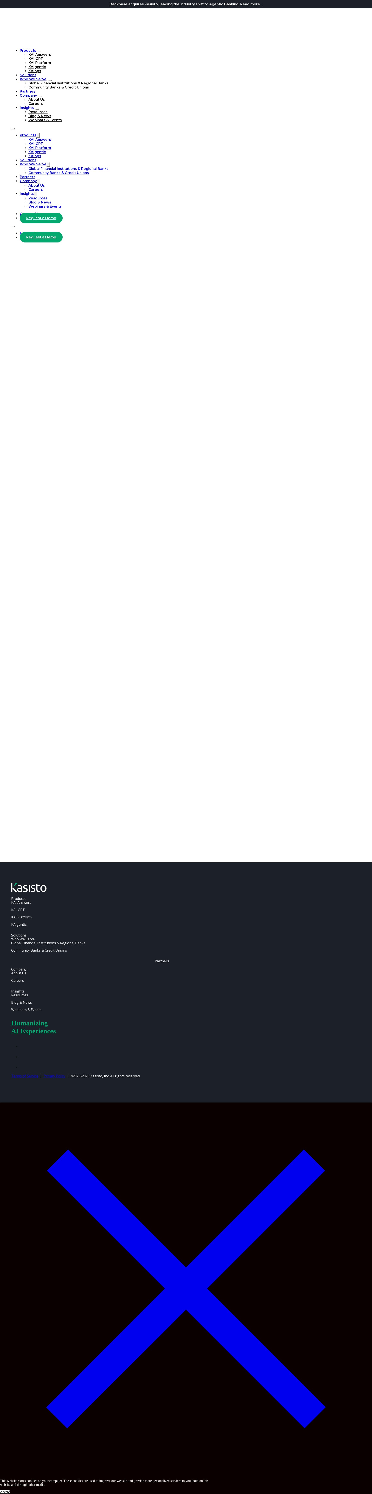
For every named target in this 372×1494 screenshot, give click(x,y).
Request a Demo (41, 218)
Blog (14, 248)
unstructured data (87, 645)
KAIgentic (37, 67)
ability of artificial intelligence (73, 634)
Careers (35, 104)
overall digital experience (107, 541)
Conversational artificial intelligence (35, 400)
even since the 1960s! (132, 686)
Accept (5, 1492)
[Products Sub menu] (39, 51)
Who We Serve (33, 79)
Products (28, 50)
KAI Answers (39, 55)
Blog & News (39, 116)
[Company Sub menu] (40, 96)
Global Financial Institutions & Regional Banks (68, 83)
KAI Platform (39, 63)
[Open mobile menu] (13, 128)
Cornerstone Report (51, 797)
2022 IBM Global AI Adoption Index (60, 412)
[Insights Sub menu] (37, 109)
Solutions (28, 75)
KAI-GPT (35, 59)
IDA (59, 434)
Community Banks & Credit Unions (58, 87)
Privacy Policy (54, 1076)
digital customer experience (130, 475)
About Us (36, 100)
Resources (38, 112)
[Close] (186, 1473)
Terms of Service (24, 1076)
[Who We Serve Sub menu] (50, 80)
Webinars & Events (45, 120)
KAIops (34, 71)
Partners (27, 91)
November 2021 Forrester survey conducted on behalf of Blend (62, 464)
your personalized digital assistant (135, 493)
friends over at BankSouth (199, 526)
